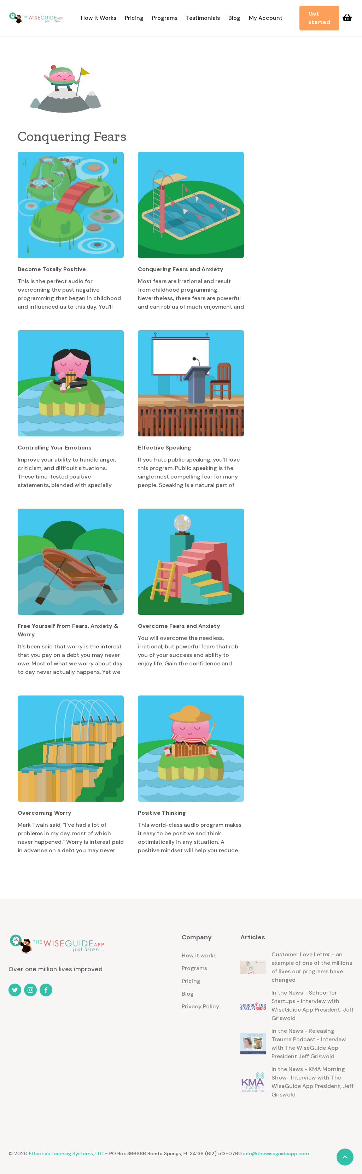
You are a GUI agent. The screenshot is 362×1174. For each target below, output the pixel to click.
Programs (164, 18)
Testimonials (203, 18)
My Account (265, 18)
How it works (199, 955)
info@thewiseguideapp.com (276, 1153)
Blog (234, 18)
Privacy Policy (200, 1006)
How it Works (98, 18)
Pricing (134, 18)
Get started (319, 18)
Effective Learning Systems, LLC (66, 1153)
